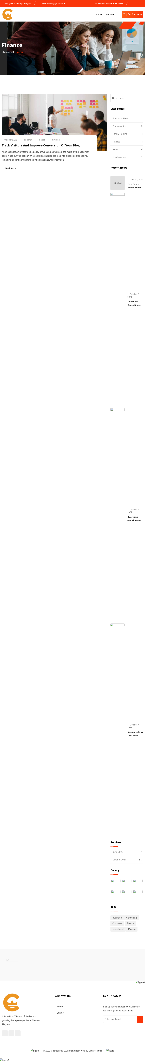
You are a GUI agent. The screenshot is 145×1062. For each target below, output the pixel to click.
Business (117, 917)
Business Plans (120, 118)
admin (29, 140)
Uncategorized (120, 157)
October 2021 (119, 859)
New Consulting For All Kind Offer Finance (135, 735)
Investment (118, 929)
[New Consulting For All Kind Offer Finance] (117, 729)
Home (99, 14)
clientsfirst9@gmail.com (53, 3)
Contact (110, 14)
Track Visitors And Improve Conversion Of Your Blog (41, 145)
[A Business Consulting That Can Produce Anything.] (117, 299)
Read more (10, 168)
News (115, 149)
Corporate (117, 923)
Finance (41, 140)
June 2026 (118, 852)
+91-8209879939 (114, 3)
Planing (132, 929)
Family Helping (120, 134)
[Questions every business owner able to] (117, 514)
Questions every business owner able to (134, 520)
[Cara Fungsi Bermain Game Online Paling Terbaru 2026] (117, 183)
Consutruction (119, 126)
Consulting (131, 917)
